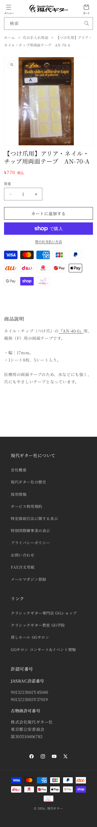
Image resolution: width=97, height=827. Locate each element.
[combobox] (48, 23)
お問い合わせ (22, 555)
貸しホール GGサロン (30, 637)
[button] (9, 7)
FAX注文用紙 (22, 567)
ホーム (9, 37)
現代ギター (55, 808)
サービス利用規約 (26, 506)
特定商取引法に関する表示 (34, 518)
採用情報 (18, 494)
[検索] (87, 23)
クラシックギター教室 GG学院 (38, 625)
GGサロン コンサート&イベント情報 (43, 649)
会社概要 (18, 469)
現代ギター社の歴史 (28, 482)
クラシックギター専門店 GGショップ (44, 613)
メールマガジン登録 (28, 579)
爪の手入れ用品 (35, 37)
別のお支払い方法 (48, 241)
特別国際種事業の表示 (30, 530)
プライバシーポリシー (30, 542)
